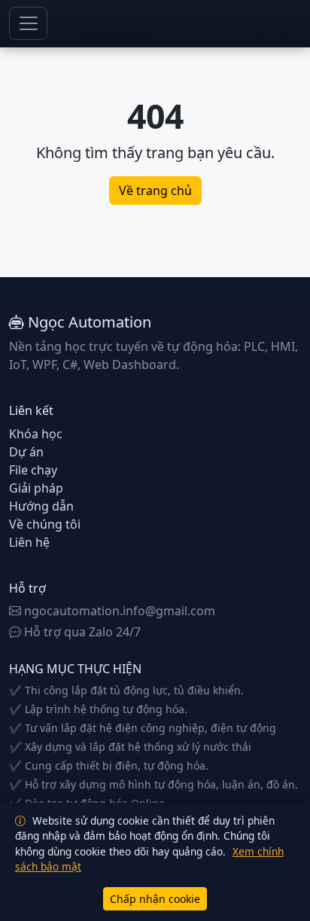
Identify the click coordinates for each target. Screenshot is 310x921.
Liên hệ (29, 542)
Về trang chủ (155, 190)
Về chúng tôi (45, 524)
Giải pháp (36, 488)
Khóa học (35, 433)
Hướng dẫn (41, 506)
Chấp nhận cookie (155, 899)
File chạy (33, 470)
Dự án (26, 452)
